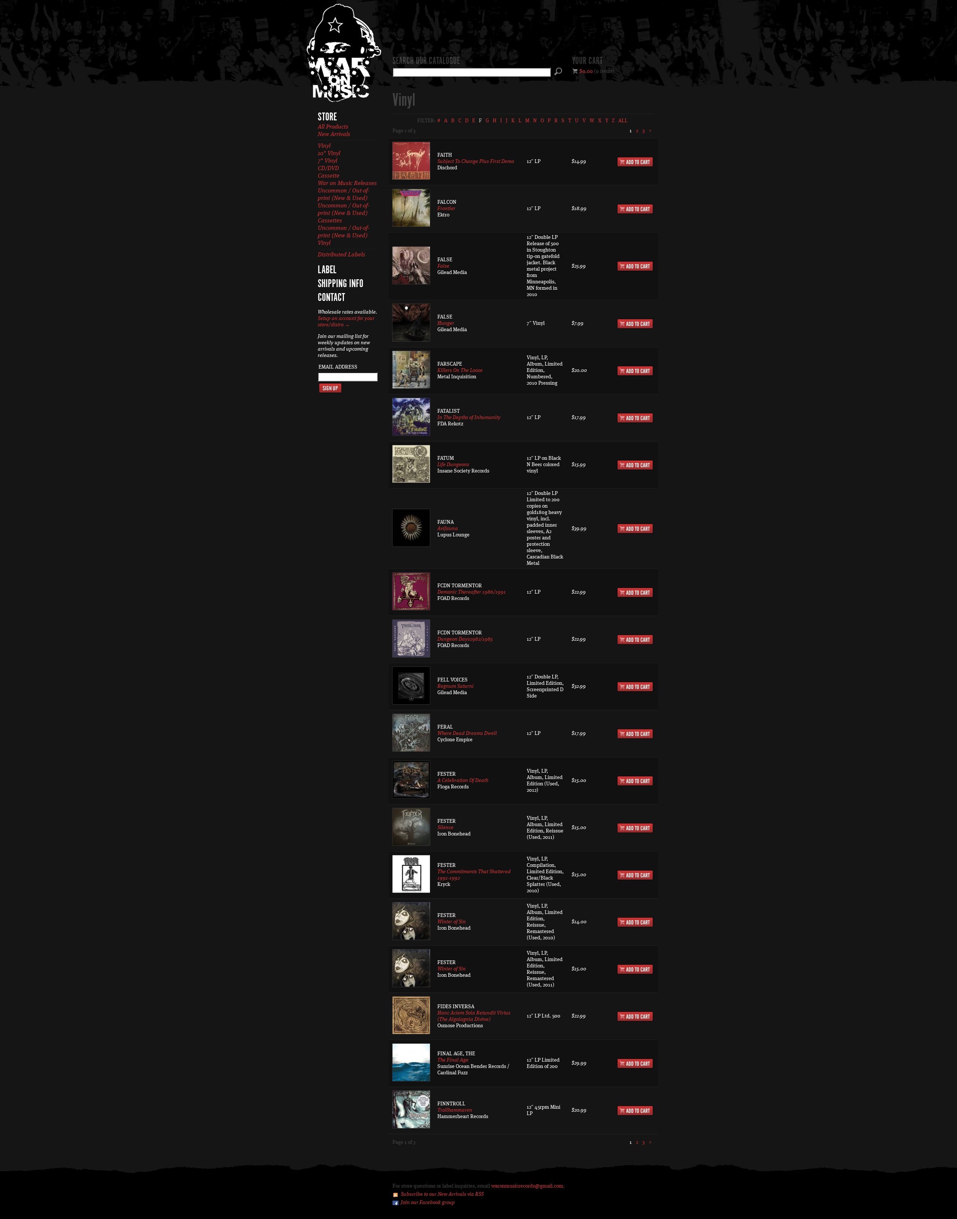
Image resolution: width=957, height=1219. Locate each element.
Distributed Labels (341, 255)
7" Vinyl (327, 161)
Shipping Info (340, 284)
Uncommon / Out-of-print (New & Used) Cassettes (344, 213)
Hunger (445, 323)
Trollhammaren (454, 1110)
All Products (333, 127)
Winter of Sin (451, 921)
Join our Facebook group (428, 1202)
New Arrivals (334, 135)
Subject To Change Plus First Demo (475, 161)
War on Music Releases (347, 184)
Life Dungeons (453, 464)
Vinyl (324, 146)
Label (327, 270)
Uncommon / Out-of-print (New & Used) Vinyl (344, 235)
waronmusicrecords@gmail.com (527, 1186)
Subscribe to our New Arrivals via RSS (442, 1194)
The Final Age (452, 1060)
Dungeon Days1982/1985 (465, 639)
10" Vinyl (329, 154)
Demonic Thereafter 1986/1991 (471, 592)
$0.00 (586, 71)
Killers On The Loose (460, 370)
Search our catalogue (426, 61)
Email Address (338, 367)
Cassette (328, 176)
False (443, 266)
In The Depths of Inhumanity (469, 417)
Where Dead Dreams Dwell (467, 733)
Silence (445, 827)
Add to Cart (635, 162)
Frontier (446, 208)
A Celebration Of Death (462, 780)
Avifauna (447, 528)
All (623, 120)
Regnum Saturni (455, 686)
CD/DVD (328, 169)
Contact (331, 298)
